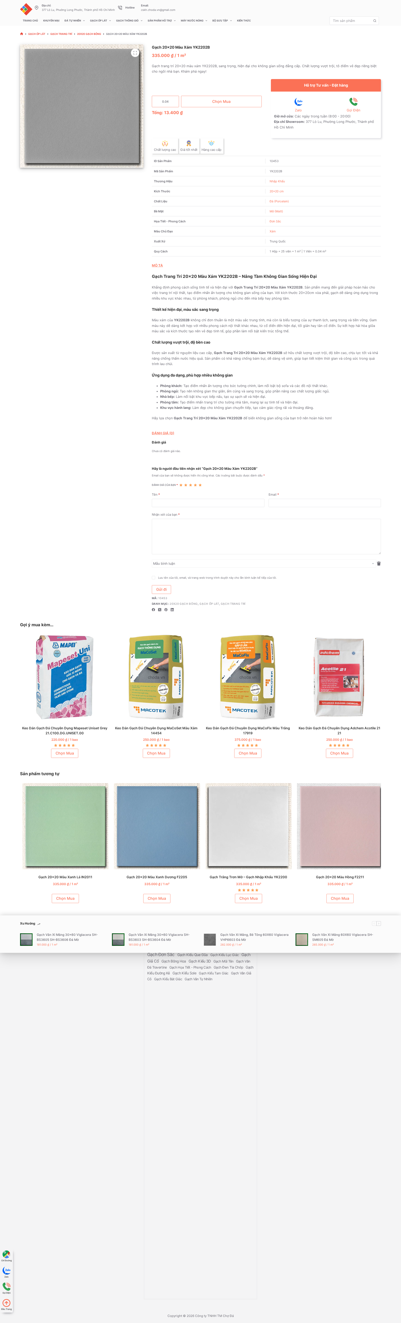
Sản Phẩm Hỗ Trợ (160, 20)
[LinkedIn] (172, 609)
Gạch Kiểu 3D (200, 961)
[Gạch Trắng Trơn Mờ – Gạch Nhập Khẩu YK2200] (246, 826)
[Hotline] (120, 8)
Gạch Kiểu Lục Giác (225, 955)
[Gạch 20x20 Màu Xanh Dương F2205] (155, 826)
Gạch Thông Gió (127, 20)
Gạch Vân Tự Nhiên (198, 979)
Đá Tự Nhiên (73, 20)
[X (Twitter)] (159, 609)
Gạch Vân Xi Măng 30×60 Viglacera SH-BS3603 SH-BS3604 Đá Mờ (159, 937)
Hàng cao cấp (211, 150)
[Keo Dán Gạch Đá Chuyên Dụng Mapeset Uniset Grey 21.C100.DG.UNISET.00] (63, 677)
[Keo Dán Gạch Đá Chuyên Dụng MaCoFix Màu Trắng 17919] (246, 677)
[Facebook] (153, 609)
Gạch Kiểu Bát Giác (168, 979)
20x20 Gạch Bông (184, 603)
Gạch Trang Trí (233, 603)
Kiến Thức (244, 20)
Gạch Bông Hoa (174, 961)
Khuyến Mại (51, 20)
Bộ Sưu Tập (220, 20)
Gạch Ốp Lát (98, 20)
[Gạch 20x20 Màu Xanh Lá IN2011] (63, 826)
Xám (273, 231)
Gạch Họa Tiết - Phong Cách (190, 967)
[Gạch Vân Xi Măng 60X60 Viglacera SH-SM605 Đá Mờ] (302, 939)
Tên (156, 494)
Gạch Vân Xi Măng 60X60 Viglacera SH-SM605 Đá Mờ (342, 937)
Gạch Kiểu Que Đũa (193, 955)
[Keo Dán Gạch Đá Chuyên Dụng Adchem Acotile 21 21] (338, 677)
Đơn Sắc (275, 221)
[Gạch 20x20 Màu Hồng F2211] (338, 826)
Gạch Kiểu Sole (185, 973)
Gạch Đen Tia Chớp (229, 967)
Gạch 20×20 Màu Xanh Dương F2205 (154, 877)
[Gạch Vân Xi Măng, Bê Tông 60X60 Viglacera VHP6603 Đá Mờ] (210, 939)
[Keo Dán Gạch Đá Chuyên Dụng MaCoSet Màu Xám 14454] (155, 677)
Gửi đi (161, 589)
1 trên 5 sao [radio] (181, 485)
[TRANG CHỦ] (21, 33)
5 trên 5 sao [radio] (200, 485)
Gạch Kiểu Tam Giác (214, 973)
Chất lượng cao (165, 150)
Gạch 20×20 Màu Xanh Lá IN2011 (63, 877)
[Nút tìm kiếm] (375, 21)
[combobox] (350, 20)
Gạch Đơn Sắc (161, 954)
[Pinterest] (166, 609)
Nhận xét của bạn (166, 515)
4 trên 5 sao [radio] (195, 485)
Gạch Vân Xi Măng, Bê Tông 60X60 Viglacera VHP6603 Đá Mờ (254, 937)
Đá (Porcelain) (279, 201)
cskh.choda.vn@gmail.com (158, 9)
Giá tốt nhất (188, 150)
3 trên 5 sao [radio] (190, 485)
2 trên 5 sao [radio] (185, 485)
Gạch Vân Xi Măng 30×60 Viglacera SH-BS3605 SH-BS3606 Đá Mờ (67, 937)
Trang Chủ (30, 20)
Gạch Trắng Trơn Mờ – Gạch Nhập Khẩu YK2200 (246, 877)
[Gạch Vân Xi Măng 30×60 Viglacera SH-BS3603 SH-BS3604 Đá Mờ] (118, 939)
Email (273, 494)
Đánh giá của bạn (165, 484)
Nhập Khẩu (277, 181)
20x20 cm (277, 191)
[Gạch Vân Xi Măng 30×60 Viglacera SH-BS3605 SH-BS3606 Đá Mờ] (26, 939)
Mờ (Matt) (276, 211)
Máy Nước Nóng (192, 20)
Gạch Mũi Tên (223, 961)
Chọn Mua (221, 101)
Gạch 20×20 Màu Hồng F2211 (338, 877)
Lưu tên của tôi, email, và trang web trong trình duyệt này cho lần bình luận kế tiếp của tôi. (217, 577)
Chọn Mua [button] (63, 753)
